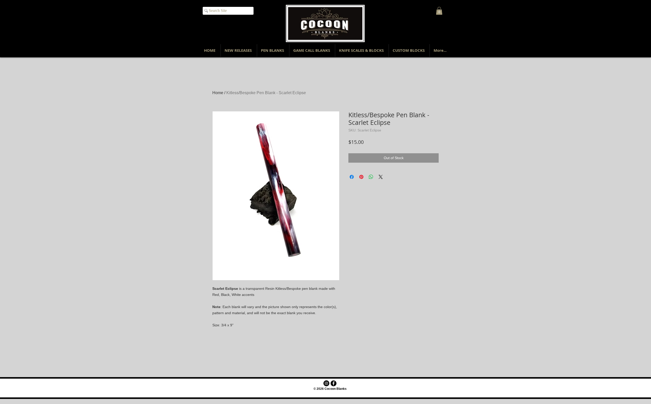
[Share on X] (381, 177)
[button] (439, 11)
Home (217, 93)
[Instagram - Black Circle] (326, 383)
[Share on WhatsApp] (371, 177)
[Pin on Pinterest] (361, 177)
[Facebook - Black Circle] (333, 383)
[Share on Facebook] (352, 177)
